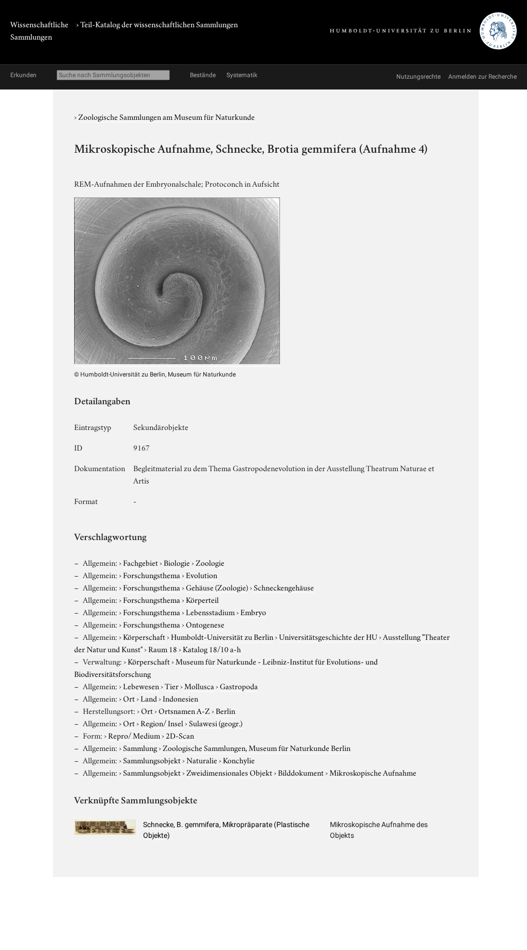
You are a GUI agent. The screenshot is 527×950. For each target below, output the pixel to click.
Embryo (253, 611)
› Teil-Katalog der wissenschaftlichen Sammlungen (157, 23)
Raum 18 (162, 648)
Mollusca (199, 685)
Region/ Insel (161, 722)
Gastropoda (239, 685)
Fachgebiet (140, 562)
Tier (172, 685)
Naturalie (201, 759)
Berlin (225, 710)
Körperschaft (144, 636)
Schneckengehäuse (284, 587)
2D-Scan (180, 735)
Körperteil (202, 599)
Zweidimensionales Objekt (229, 772)
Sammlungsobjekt (152, 759)
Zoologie (210, 562)
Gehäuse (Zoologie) (217, 587)
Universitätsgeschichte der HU (328, 636)
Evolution (201, 574)
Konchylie (239, 759)
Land (148, 698)
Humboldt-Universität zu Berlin (222, 636)
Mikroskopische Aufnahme (372, 772)
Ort (129, 698)
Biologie (177, 562)
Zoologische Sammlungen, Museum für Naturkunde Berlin (256, 747)
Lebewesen (141, 685)
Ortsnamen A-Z (184, 710)
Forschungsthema (151, 574)
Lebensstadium (210, 611)
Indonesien (180, 698)
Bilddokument (301, 772)
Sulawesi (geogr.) (215, 722)
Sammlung (140, 747)
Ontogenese (205, 624)
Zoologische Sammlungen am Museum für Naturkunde (166, 116)
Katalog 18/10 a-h (212, 648)
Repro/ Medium (134, 735)
